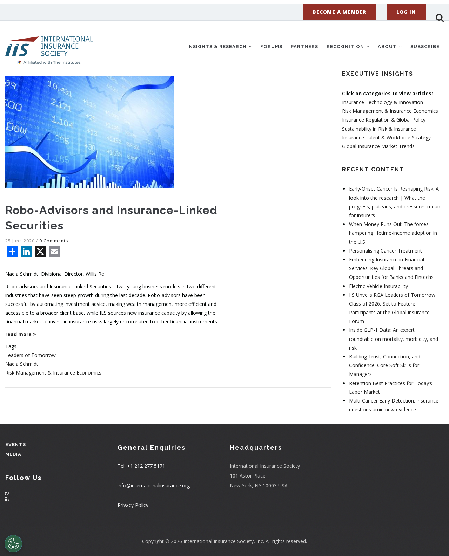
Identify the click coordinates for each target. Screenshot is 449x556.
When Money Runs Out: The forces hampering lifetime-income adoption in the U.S (393, 233)
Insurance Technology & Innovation (382, 102)
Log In (406, 11)
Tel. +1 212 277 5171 (141, 465)
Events (15, 444)
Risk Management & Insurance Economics (53, 372)
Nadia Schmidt (21, 364)
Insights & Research (217, 46)
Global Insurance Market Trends (378, 146)
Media (13, 454)
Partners (304, 46)
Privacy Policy (133, 505)
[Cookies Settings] (13, 543)
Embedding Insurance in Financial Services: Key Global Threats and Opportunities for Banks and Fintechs (391, 268)
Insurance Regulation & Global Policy (383, 119)
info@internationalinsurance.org (154, 485)
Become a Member (339, 11)
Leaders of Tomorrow (30, 355)
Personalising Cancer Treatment (385, 250)
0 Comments (53, 241)
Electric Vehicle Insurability (378, 286)
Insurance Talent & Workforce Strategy (386, 137)
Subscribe (425, 46)
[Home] (49, 45)
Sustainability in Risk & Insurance (379, 128)
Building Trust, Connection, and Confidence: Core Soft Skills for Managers (384, 365)
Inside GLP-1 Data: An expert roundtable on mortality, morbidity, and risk (393, 339)
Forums (271, 46)
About (388, 46)
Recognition (346, 46)
